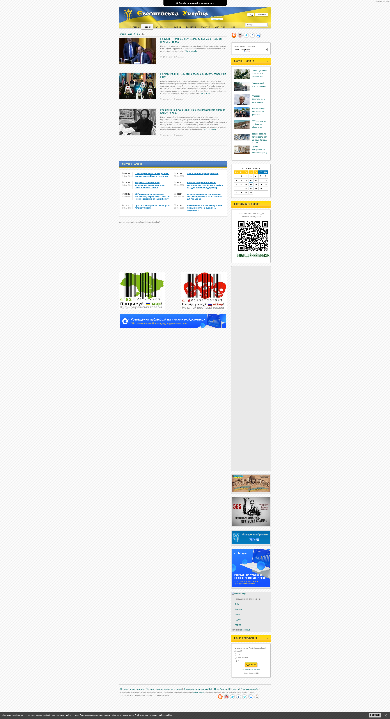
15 (241, 184)
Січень (137, 34)
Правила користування (132, 689)
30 (246, 193)
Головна (122, 34)
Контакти (234, 689)
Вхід (251, 15)
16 (246, 184)
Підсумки (245, 669)
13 (265, 180)
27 (265, 189)
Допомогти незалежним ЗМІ (197, 689)
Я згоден (375, 715)
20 (265, 184)
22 (241, 189)
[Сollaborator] (173, 327)
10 (251, 180)
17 (251, 184)
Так (239, 654)
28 (236, 193)
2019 (130, 34)
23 (246, 189)
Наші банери (220, 689)
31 (251, 193)
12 (261, 180)
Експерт (179, 99)
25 (256, 189)
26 (261, 189)
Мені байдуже (243, 657)
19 (261, 184)
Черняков (180, 57)
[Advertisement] (174, 153)
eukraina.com (198, 692)
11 (256, 180)
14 (236, 184)
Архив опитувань (254, 669)
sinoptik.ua (245, 630)
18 (256, 184)
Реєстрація (261, 15)
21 (236, 189)
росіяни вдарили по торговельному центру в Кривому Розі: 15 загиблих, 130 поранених (259, 140)
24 (251, 189)
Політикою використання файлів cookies (153, 715)
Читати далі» (191, 51)
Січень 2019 (251, 168)
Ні (238, 661)
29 (241, 193)
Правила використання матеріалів (164, 689)
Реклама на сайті (249, 689)
